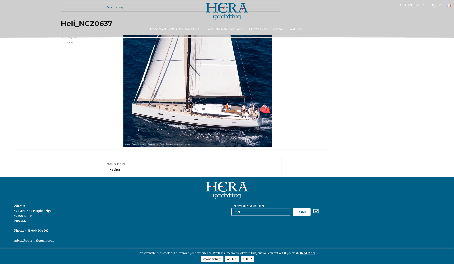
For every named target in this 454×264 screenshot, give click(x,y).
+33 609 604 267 (415, 5)
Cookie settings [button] (212, 259)
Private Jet (258, 28)
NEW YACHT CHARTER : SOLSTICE (174, 28)
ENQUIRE (436, 5)
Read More (307, 253)
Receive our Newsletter (247, 206)
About (278, 28)
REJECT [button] (247, 259)
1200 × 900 (67, 42)
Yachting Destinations (224, 28)
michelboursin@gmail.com (34, 240)
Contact (297, 28)
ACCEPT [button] (232, 259)
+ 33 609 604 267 (36, 230)
